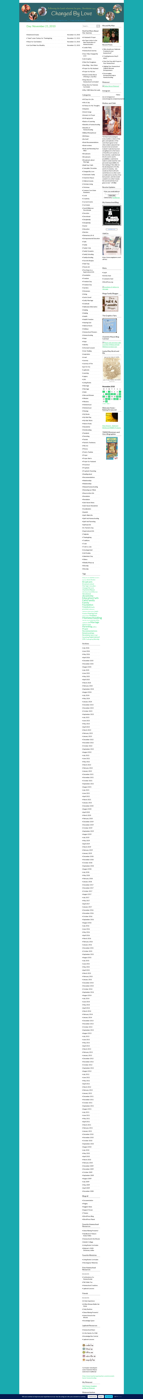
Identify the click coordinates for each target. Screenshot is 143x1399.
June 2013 (86, 1039)
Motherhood (87, 405)
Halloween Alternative (90, 307)
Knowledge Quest (88, 1320)
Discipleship (87, 219)
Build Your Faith (88, 165)
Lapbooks (86, 370)
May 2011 (86, 1118)
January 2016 (87, 945)
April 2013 (86, 1046)
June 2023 (86, 720)
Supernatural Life (88, 531)
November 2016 (88, 913)
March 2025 (87, 683)
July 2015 (86, 960)
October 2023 (87, 711)
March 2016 (87, 938)
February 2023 (88, 733)
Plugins (85, 1203)
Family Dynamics (88, 251)
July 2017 (86, 897)
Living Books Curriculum (90, 1245)
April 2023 (86, 727)
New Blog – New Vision (90, 65)
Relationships (87, 480)
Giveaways (86, 291)
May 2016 (86, 932)
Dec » (108, 403)
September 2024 (88, 689)
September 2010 (88, 1144)
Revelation (86, 496)
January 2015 (87, 979)
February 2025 (88, 686)
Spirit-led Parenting (89, 521)
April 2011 (86, 1121)
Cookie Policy (87, 47)
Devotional (86, 216)
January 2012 (87, 1093)
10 (109, 394)
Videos (85, 559)
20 (117, 396)
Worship (86, 566)
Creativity (86, 198)
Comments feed (108, 279)
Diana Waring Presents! (90, 1230)
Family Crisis (87, 248)
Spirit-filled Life (88, 515)
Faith (84, 242)
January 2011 (87, 1131)
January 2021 (87, 803)
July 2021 (86, 790)
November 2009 (88, 1169)
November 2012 (88, 1062)
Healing (85, 310)
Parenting (86, 436)
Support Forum (88, 1210)
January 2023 (87, 736)
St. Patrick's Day (88, 528)
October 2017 (87, 891)
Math (85, 392)
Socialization (87, 509)
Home (28, 20)
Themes (85, 1213)
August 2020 (87, 809)
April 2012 (86, 1084)
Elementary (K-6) (88, 235)
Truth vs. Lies (87, 547)
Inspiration (86, 354)
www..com (111, 229)
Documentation (88, 1200)
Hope (85, 338)
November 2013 (88, 1024)
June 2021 (86, 793)
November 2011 (88, 1099)
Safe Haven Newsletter (90, 506)
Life (89, 622)
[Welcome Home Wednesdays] (112, 421)
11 (112, 394)
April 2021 (86, 796)
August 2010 (87, 1147)
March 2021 (87, 799)
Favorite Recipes (88, 260)
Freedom (86, 278)
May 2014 (86, 1005)
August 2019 (87, 834)
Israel (85, 357)
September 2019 (88, 831)
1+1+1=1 (86, 1274)
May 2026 (86, 654)
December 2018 (88, 856)
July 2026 (86, 648)
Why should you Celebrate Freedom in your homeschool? (111, 51)
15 (104, 396)
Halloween (91, 609)
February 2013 (88, 1052)
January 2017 (87, 907)
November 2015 (88, 948)
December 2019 (88, 821)
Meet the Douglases (39, 20)
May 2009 (86, 1185)
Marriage (86, 386)
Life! (84, 379)
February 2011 (88, 1128)
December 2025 (88, 660)
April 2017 (86, 904)
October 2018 (87, 863)
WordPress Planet (89, 1219)
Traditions (86, 540)
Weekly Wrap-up (88, 562)
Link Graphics (87, 59)
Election (85, 232)
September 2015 (88, 954)
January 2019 (87, 853)
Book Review (91, 580)
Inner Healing (87, 351)
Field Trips (86, 264)
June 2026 (86, 651)
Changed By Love (88, 171)
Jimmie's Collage (88, 1242)
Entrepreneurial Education (91, 238)
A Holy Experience (89, 1301)
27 (117, 399)
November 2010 (88, 1137)
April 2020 (86, 812)
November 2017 (88, 888)
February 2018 (88, 878)
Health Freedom (88, 319)
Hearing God (87, 322)
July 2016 (86, 926)
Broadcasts (86, 154)
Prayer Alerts (87, 458)
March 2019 (87, 847)
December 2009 (88, 1166)
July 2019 (86, 837)
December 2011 (88, 1096)
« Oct (104, 403)
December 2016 (88, 910)
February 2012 (88, 1090)
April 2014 (86, 1008)
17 (109, 396)
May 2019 (86, 840)
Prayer (85, 455)
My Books (86, 414)
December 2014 (88, 983)
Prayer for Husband (89, 461)
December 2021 (88, 774)
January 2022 (87, 771)
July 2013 (86, 1036)
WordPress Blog (88, 1216)
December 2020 (88, 806)
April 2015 (86, 970)
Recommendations (89, 477)
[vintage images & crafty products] (109, 332)
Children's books (88, 181)
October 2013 (87, 1027)
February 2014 (88, 1014)
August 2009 (87, 1178)
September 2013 (88, 1030)
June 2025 (86, 673)
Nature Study (87, 423)
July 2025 (86, 670)
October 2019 (87, 828)
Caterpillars (92, 586)
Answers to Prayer (89, 115)
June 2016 (86, 929)
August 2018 (87, 869)
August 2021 (87, 787)
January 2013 (87, 1055)
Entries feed (107, 276)
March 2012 (87, 1087)
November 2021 (88, 777)
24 (109, 399)
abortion (92, 577)
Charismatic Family (89, 174)
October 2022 (87, 746)
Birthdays (86, 136)
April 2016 (86, 935)
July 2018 (86, 872)
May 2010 (86, 1153)
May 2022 (86, 762)
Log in (105, 272)
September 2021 (88, 784)
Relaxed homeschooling (90, 487)
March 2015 (87, 973)
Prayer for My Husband (77, 20)
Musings (85, 411)
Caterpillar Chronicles (90, 168)
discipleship (87, 595)
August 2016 (87, 923)
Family (85, 245)
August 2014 (87, 995)
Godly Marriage (88, 300)
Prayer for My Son (89, 71)
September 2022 (88, 749)
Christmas (86, 187)
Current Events (88, 202)
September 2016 (88, 919)
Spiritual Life (87, 525)
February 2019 (88, 850)
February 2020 (88, 818)
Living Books (87, 382)
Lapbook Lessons (88, 1288)
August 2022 (87, 752)
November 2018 (88, 859)
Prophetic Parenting (89, 471)
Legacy (85, 376)
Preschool (86, 465)
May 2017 (86, 900)
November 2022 (88, 742)
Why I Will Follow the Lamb (91, 90)
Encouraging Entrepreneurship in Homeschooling (109, 75)
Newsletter (86, 427)
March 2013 (87, 1049)
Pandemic (86, 433)
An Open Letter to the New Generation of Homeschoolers (90, 42)
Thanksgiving (87, 537)
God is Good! (87, 297)
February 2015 (88, 976)
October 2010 (87, 1140)
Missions (86, 401)
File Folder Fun (87, 1282)
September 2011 (88, 1106)
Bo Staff (86, 139)
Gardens (86, 288)
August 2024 (87, 692)
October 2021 (87, 780)
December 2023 (88, 705)
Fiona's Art (86, 267)
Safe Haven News (88, 502)
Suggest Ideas (87, 1207)
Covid (85, 195)
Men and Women (88, 395)
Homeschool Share (89, 1330)
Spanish (85, 512)
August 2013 (87, 1033)
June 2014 (86, 1002)
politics (94, 627)
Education (86, 229)
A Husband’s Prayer (89, 37)
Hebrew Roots (87, 326)
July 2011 (86, 1112)
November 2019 (88, 825)
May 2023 (86, 724)
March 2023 (87, 730)
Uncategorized (87, 550)
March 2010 (87, 1159)
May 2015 (86, 967)
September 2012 (88, 1068)
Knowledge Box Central (90, 1336)
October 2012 (87, 1065)
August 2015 (87, 957)
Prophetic (86, 468)
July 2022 (86, 755)
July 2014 (86, 998)
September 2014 (88, 992)
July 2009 (86, 1182)
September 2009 (88, 1175)
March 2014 (87, 1011)
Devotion (86, 213)
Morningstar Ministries (90, 1263)
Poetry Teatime (88, 452)
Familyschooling (88, 257)
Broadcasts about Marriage (88, 585)
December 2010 (88, 1134)
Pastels (85, 439)
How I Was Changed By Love (58, 20)
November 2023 (88, 708)
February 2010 (88, 1163)
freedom (86, 607)
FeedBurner (116, 197)
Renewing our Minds (89, 490)
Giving (85, 294)
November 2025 (88, 664)
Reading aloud (87, 474)
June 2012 (86, 1077)
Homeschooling (88, 335)
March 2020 (87, 815)
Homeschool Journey (90, 50)
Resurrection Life (88, 493)
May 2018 (86, 875)
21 (120, 396)
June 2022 (86, 758)
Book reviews (87, 145)
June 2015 (86, 964)
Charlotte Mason (88, 178)
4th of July (86, 102)
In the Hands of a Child (90, 1333)
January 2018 (87, 881)
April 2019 (86, 844)
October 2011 (87, 1103)
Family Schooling (88, 254)
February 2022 (88, 768)
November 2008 (88, 1191)
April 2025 (86, 679)
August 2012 (87, 1071)
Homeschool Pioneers (90, 332)
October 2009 (87, 1172)
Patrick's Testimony (89, 442)
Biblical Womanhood (89, 133)
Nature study (86, 624)
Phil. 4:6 (85, 446)
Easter (85, 226)
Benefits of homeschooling (91, 124)
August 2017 (87, 894)
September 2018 (88, 866)
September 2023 (88, 714)
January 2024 (87, 702)
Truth (85, 543)
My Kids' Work (87, 420)
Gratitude (86, 303)
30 (106, 401)
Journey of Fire (88, 363)
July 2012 (86, 1074)
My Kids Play (87, 417)
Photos (85, 449)
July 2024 (86, 695)
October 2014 (87, 989)
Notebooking (87, 430)
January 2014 (87, 1017)
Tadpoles (86, 534)
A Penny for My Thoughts (91, 105)
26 (114, 399)
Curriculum (86, 205)
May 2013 (86, 1043)
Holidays (86, 329)
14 (120, 394)
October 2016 (87, 916)
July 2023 (86, 717)
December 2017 (88, 885)
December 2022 (88, 739)
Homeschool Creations (90, 1285)
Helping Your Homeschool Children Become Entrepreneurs (111, 68)
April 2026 (86, 657)
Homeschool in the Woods (91, 1239)
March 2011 (87, 1125)
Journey (85, 360)
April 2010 (86, 1156)
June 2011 (86, 1115)
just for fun (86, 367)
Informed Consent (89, 348)
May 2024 (86, 698)
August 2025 (87, 667)
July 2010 (86, 1150)
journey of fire (95, 620)
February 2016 (88, 942)
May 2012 (86, 1080)
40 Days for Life (88, 99)
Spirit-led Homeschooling (91, 518)
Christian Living (88, 184)
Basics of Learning (89, 121)
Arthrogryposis (88, 118)
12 (114, 394)
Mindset (85, 398)
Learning (86, 373)
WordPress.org (108, 282)
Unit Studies (87, 553)
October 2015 (87, 951)
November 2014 (88, 986)
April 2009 (86, 1188)
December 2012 (88, 1058)
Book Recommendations (90, 142)
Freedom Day (87, 281)
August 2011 (87, 1109)
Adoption (86, 109)
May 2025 (86, 676)
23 (106, 399)
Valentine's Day (88, 556)
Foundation (86, 275)
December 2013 (88, 1020)
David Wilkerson (93, 592)
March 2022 (87, 765)
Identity (85, 344)
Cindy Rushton (87, 1309)
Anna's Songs (87, 112)
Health (85, 316)
